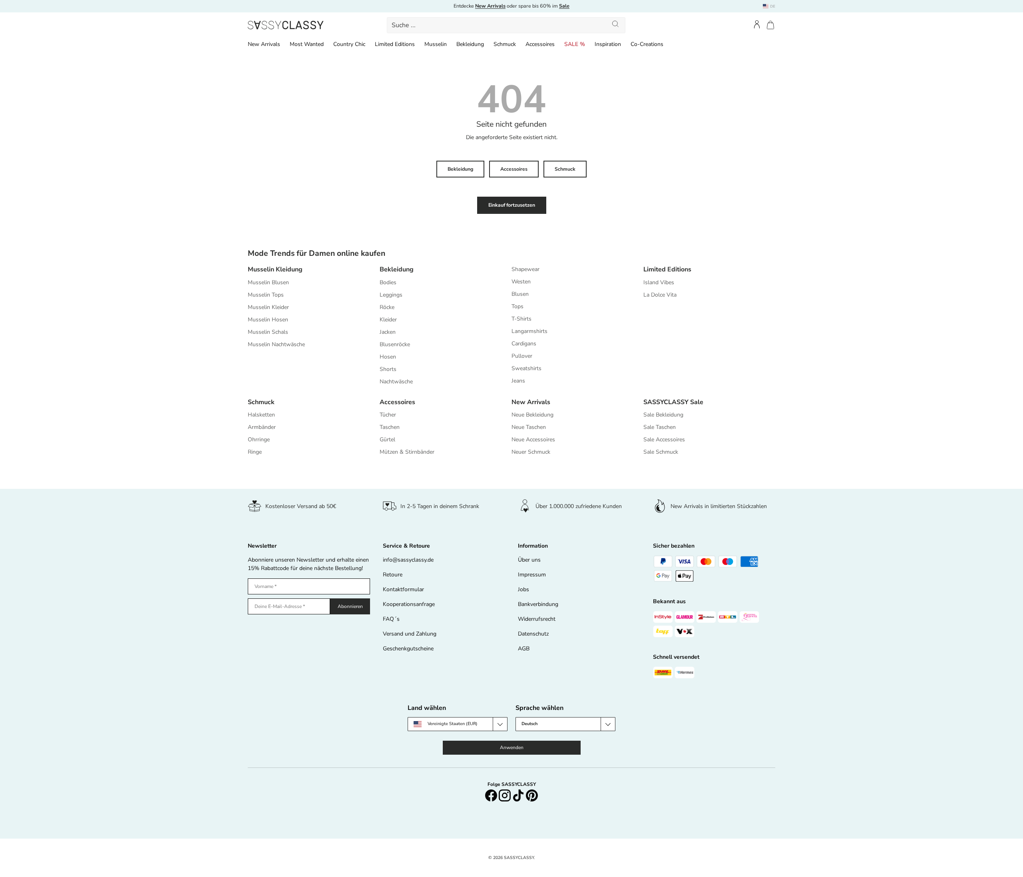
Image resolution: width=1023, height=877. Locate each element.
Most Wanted (307, 44)
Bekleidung (470, 44)
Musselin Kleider (268, 307)
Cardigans (524, 343)
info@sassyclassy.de (408, 560)
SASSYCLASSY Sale (673, 402)
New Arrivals (264, 44)
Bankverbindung (538, 604)
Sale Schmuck (660, 452)
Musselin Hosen (268, 319)
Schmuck (505, 44)
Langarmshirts (529, 331)
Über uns (529, 560)
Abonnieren (350, 606)
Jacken (388, 332)
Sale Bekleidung (663, 415)
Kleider (388, 319)
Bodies (388, 282)
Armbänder (262, 427)
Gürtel (387, 439)
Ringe (255, 452)
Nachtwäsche (396, 381)
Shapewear (525, 269)
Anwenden (511, 747)
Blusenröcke (395, 344)
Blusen (520, 294)
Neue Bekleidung (532, 415)
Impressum (532, 574)
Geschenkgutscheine (408, 648)
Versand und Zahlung (409, 634)
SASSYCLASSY (519, 858)
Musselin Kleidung (275, 269)
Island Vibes (658, 282)
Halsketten (261, 415)
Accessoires (540, 44)
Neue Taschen (529, 427)
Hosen (388, 357)
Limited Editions (395, 44)
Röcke (387, 307)
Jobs (523, 589)
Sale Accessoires (664, 439)
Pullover (522, 356)
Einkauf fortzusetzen (511, 205)
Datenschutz (533, 634)
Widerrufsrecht (536, 619)
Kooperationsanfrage (409, 604)
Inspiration (608, 44)
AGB (523, 648)
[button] (770, 25)
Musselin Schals (268, 332)
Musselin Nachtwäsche (276, 344)
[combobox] (506, 25)
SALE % (574, 44)
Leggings (391, 295)
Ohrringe (259, 439)
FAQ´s (391, 619)
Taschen (390, 427)
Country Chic (349, 44)
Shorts (388, 369)
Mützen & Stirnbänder (407, 452)
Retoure (392, 574)
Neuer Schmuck (531, 452)
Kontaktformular (403, 589)
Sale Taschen (659, 427)
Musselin (435, 44)
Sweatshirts (526, 368)
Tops (517, 306)
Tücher (388, 415)
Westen (521, 281)
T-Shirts (521, 319)
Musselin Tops (266, 295)
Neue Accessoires (533, 439)
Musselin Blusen (268, 282)
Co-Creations (647, 44)
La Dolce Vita (660, 295)
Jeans (518, 381)
